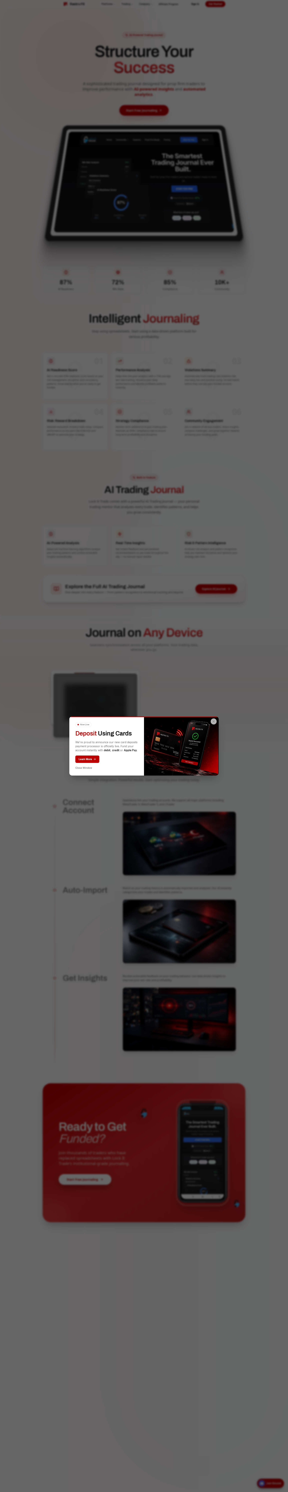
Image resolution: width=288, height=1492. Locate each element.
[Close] (214, 721)
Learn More (85, 759)
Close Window (83, 767)
